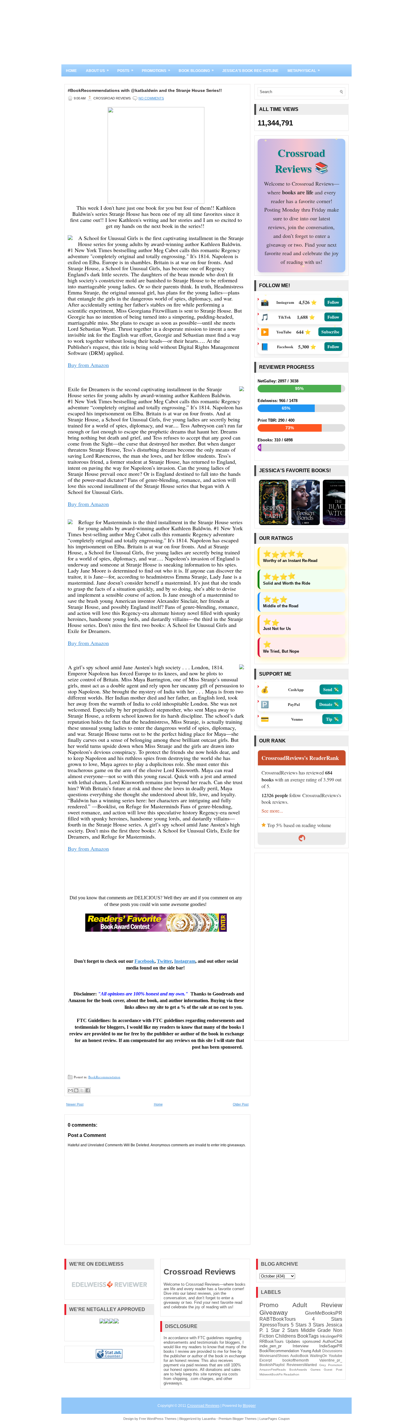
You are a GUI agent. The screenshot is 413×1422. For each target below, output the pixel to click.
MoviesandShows (274, 1356)
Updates (293, 1341)
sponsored (311, 1341)
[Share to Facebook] (88, 1090)
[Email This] (70, 1090)
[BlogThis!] (76, 1090)
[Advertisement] (301, 946)
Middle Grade (316, 1330)
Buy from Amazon (88, 364)
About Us (97, 70)
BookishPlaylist (272, 1365)
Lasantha (209, 1418)
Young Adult (310, 1351)
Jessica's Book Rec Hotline (250, 71)
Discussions (332, 1351)
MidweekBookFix (271, 1374)
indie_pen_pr (270, 1346)
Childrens (285, 1336)
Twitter (164, 961)
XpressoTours (274, 1324)
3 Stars (316, 1324)
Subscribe (330, 332)
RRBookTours (271, 1341)
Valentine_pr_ (330, 1360)
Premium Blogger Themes (238, 1418)
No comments (151, 98)
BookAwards (298, 1369)
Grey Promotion (331, 1365)
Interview (300, 1346)
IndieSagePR (330, 1346)
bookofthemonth (295, 1360)
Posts (125, 70)
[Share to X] (82, 1090)
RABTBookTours (277, 1319)
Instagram (184, 961)
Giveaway (273, 1312)
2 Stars (290, 1330)
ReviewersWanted (302, 1365)
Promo (268, 1304)
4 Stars (327, 1319)
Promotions (156, 70)
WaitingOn (318, 1356)
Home (71, 71)
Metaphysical (304, 70)
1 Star (273, 1330)
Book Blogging (196, 70)
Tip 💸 (332, 719)
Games (315, 1369)
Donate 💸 (329, 704)
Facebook (144, 961)
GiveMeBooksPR (323, 1313)
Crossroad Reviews (200, 1271)
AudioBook (299, 1356)
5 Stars (299, 1324)
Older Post (241, 1104)
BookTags (308, 1336)
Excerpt (265, 1360)
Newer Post (74, 1104)
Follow (333, 302)
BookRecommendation (104, 1077)
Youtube (335, 1356)
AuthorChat (332, 1341)
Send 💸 (331, 689)
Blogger (249, 1406)
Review (331, 1304)
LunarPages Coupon (274, 1418)
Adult (299, 1304)
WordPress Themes (162, 1418)
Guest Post (333, 1369)
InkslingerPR (331, 1336)
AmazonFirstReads (272, 1369)
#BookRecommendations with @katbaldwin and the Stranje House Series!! (145, 90)
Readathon (291, 1374)
